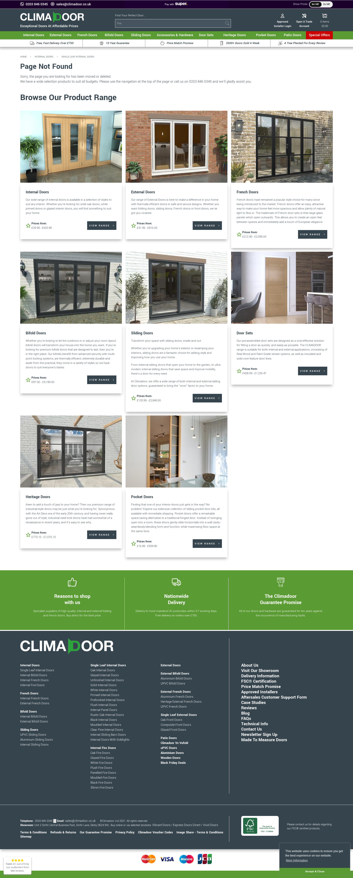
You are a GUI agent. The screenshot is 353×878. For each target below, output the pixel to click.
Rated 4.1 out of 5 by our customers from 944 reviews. (17, 867)
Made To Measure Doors (264, 740)
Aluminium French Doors (177, 697)
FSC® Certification (258, 681)
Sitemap (25, 837)
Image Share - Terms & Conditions (199, 832)
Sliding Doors (142, 333)
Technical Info (254, 724)
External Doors (143, 192)
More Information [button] (297, 860)
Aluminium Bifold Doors (176, 678)
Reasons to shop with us (72, 599)
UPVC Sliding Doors (33, 735)
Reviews (249, 708)
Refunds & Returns (63, 832)
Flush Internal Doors (103, 705)
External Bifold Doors (34, 721)
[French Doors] (282, 147)
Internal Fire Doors (32, 685)
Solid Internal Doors (103, 685)
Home (23, 56)
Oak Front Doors (171, 720)
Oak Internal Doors (102, 670)
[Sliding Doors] (176, 288)
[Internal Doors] (71, 147)
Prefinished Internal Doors (107, 700)
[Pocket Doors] (176, 451)
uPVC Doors (169, 748)
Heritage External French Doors (181, 702)
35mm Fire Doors (101, 787)
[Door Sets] (282, 288)
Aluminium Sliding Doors (36, 740)
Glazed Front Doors (173, 730)
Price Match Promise (261, 687)
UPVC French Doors (174, 706)
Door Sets (245, 333)
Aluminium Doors (172, 753)
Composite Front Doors (176, 725)
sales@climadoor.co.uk (73, 4)
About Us (249, 665)
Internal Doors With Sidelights (109, 740)
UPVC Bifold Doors (173, 683)
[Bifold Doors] (71, 288)
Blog (245, 713)
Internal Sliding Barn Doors (108, 735)
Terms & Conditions (33, 832)
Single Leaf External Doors (179, 715)
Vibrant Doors (161, 825)
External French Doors (34, 703)
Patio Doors (169, 738)
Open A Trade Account (304, 24)
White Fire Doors (101, 763)
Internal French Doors (34, 680)
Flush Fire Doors (101, 768)
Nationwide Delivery (176, 599)
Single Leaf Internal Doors (77, 56)
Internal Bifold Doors (33, 675)
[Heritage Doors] (71, 451)
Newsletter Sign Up (259, 735)
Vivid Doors (210, 825)
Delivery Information (260, 676)
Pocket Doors (142, 497)
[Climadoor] (52, 21)
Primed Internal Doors (104, 695)
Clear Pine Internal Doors (106, 730)
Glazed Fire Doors (102, 758)
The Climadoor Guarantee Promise (281, 599)
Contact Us (251, 729)
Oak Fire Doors (100, 753)
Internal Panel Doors (103, 710)
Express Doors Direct (186, 825)
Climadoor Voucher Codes (155, 832)
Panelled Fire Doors (103, 773)
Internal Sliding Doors (34, 744)
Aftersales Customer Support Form (274, 697)
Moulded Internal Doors (105, 725)
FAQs (246, 719)
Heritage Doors (38, 497)
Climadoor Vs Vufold (174, 743)
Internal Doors (44, 56)
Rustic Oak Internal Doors (107, 715)
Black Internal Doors (103, 720)
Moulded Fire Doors (103, 778)
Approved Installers (259, 692)
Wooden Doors (170, 758)
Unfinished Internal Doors (107, 680)
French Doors (247, 192)
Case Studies (253, 703)
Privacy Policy (124, 832)
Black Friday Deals (173, 763)
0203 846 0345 (37, 4)
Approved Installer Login (282, 24)
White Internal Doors (103, 690)
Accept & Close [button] (315, 871)
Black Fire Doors (101, 783)
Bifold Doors (36, 333)
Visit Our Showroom (260, 671)
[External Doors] (176, 147)
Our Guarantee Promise (96, 832)
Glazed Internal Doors (104, 675)
